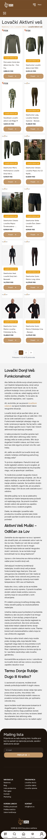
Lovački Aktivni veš (11, 58)
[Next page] (31, 352)
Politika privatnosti (10, 807)
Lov (11, 27)
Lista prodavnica (10, 788)
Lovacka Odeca (20, 27)
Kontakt (6, 794)
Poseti (10, 76)
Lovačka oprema (31, 788)
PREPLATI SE (22, 755)
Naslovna (5, 27)
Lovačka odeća (30, 785)
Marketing (7, 797)
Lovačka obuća (30, 783)
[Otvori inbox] (32, 834)
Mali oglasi (7, 791)
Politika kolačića (9, 809)
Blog (5, 785)
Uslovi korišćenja (10, 812)
